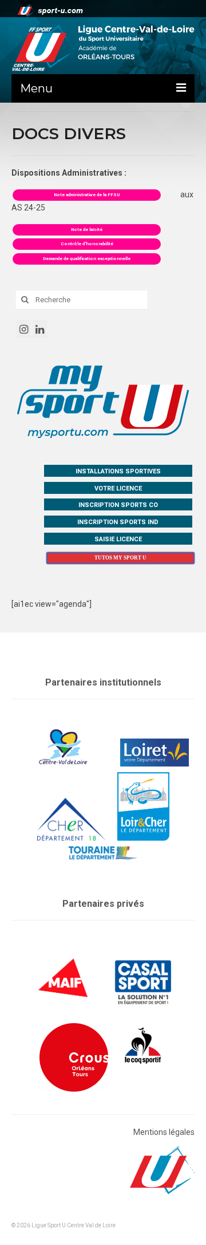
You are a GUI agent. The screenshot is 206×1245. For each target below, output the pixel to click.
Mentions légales (164, 1132)
